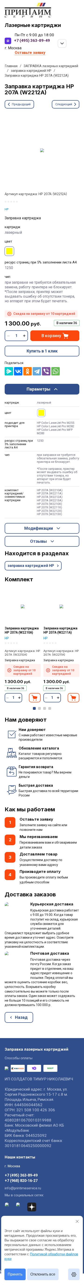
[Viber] (46, 371)
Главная (11, 66)
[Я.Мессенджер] (9, 371)
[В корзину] (35, 697)
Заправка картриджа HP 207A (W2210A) (22, 630)
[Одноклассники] (27, 371)
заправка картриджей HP (31, 71)
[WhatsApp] (55, 371)
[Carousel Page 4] (49, 708)
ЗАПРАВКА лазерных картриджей (51, 66)
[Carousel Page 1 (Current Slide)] (34, 708)
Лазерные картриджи (33, 25)
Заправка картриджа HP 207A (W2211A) (60, 630)
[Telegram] (37, 371)
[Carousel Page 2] (39, 708)
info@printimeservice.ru (23, 1188)
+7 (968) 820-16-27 (21, 1181)
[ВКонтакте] (18, 371)
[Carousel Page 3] (44, 708)
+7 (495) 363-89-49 (32, 40)
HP (6, 209)
